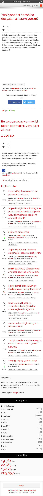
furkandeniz (37, 330)
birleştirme (12, 244)
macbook (6, 84)
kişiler (19, 318)
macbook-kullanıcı (23, 298)
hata (35, 369)
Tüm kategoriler (9, 406)
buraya (15, 393)
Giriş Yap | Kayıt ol (21, 1)
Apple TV (6, 429)
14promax (19, 242)
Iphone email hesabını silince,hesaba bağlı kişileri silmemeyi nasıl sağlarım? (21, 306)
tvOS (4, 433)
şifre (30, 369)
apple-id (32, 227)
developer (18, 261)
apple (25, 227)
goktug (14, 173)
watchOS (6, 426)
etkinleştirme (33, 355)
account (20, 84)
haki (35, 292)
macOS (5, 419)
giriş (17, 280)
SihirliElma (11, 490)
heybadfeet (21, 364)
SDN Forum (19, 490)
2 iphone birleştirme (18, 232)
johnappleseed (36, 221)
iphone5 (12, 318)
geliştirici (27, 261)
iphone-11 (27, 242)
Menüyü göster (30, 5)
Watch (5, 423)
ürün (23, 263)
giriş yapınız (17, 125)
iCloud (20, 221)
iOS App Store (8, 436)
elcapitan (24, 280)
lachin (38, 313)
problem (28, 203)
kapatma (12, 263)
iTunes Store (20, 275)
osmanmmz (12, 237)
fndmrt (31, 88)
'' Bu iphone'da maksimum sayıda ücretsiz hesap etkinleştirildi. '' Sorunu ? (24, 343)
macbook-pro (13, 335)
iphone (18, 355)
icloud (11, 227)
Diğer (18, 256)
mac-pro (12, 298)
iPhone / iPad (21, 235)
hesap (14, 84)
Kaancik (31, 256)
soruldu (24, 90)
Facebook (17, 102)
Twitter (30, 102)
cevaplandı (6, 175)
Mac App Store (8, 439)
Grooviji (35, 198)
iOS (4, 413)
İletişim (21, 485)
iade (18, 263)
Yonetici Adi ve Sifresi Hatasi (22, 360)
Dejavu (36, 275)
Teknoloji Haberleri (30, 490)
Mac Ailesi (15, 88)
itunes (11, 280)
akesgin (35, 350)
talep (29, 263)
